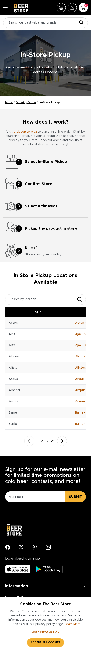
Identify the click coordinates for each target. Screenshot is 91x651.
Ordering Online (26, 102)
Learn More (73, 624)
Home (9, 102)
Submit (75, 496)
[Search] (80, 23)
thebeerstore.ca (25, 131)
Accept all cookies (45, 642)
